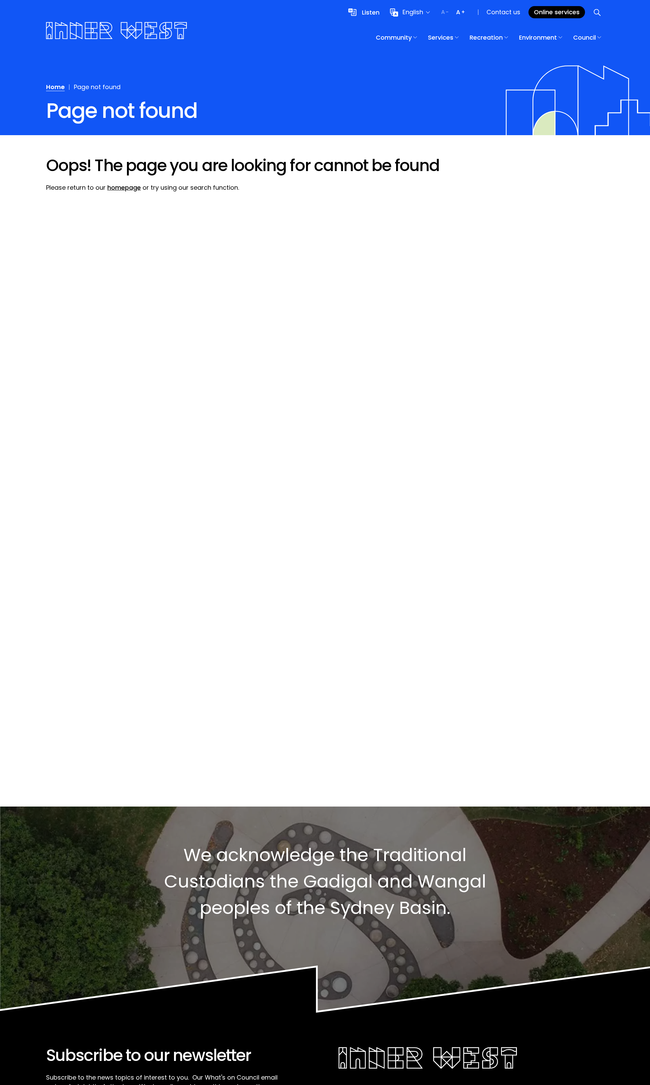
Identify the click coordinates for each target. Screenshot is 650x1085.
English (413, 12)
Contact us (503, 12)
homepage (124, 187)
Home (55, 87)
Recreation (486, 37)
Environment (538, 37)
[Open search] (597, 12)
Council (584, 37)
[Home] (116, 32)
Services (440, 37)
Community (394, 37)
